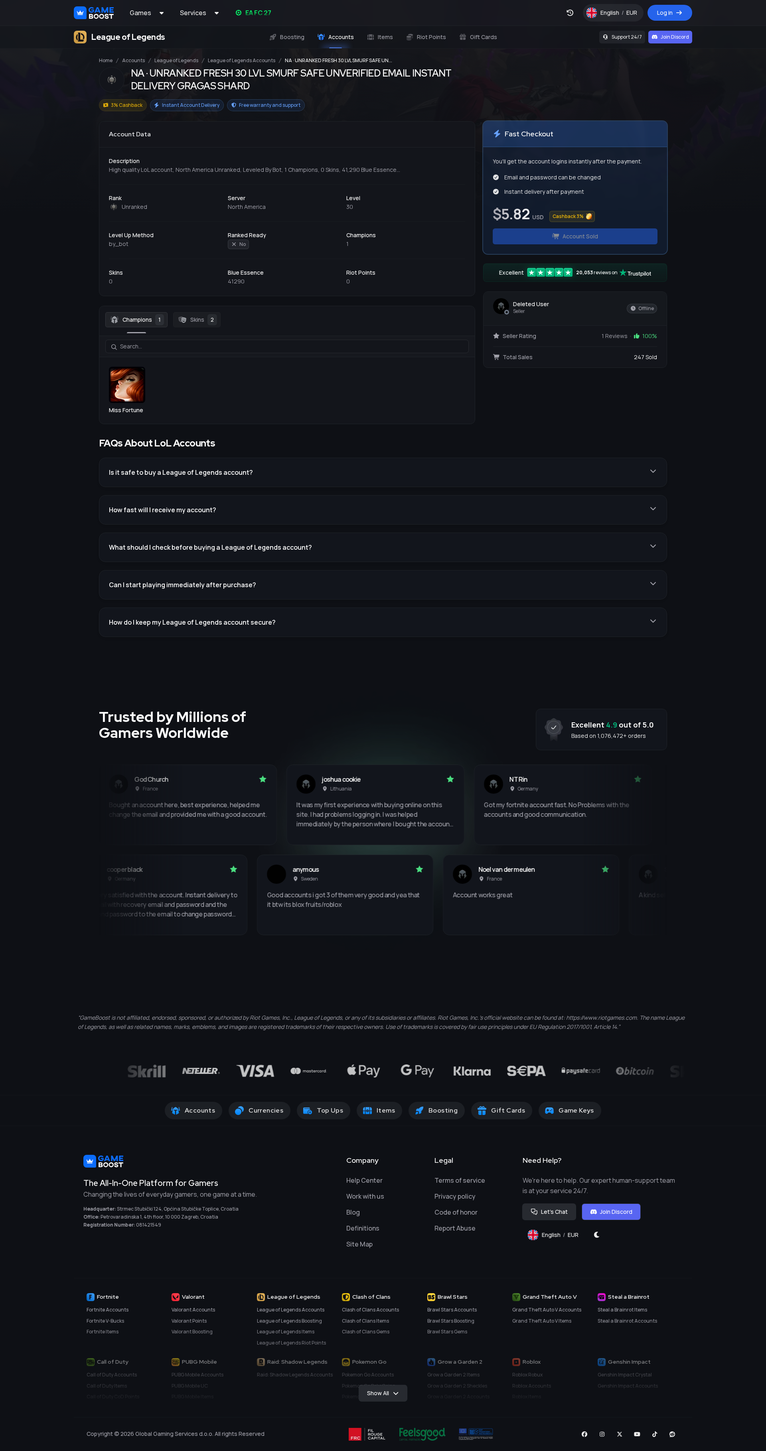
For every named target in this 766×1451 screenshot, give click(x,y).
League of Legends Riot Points (291, 1342)
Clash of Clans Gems (365, 1331)
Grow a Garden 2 (460, 1361)
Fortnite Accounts (107, 1309)
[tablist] (287, 319)
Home (106, 60)
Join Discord (675, 36)
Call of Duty (112, 1361)
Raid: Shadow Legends (297, 1361)
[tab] (136, 319)
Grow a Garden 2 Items (453, 1374)
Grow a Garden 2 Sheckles (457, 1385)
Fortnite (108, 1296)
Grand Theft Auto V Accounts (546, 1309)
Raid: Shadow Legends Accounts (295, 1374)
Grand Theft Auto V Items (541, 1320)
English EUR (622, 14)
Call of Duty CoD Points (113, 1396)
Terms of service (459, 1180)
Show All (378, 1393)
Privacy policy (455, 1196)
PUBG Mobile (199, 1361)
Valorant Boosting (192, 1331)
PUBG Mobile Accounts (197, 1374)
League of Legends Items (285, 1331)
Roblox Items (526, 1396)
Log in (665, 12)
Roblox (532, 1361)
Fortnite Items (102, 1331)
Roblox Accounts (531, 1385)
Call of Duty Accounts (112, 1374)
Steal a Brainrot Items (622, 1309)
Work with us (365, 1196)
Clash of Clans (371, 1296)
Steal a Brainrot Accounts (627, 1320)
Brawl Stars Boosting (450, 1320)
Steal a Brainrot (629, 1296)
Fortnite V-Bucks (105, 1320)
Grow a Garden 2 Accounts (458, 1396)
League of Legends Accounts (241, 60)
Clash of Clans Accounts (370, 1309)
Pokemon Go (369, 1361)
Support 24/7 (627, 36)
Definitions (362, 1228)
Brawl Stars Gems (447, 1331)
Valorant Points (189, 1320)
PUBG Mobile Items (192, 1396)
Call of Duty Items (107, 1385)
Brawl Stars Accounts (452, 1309)
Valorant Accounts (193, 1309)
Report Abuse (455, 1228)
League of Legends (176, 60)
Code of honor (456, 1212)
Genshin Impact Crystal (625, 1374)
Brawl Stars (453, 1296)
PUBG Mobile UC (190, 1385)
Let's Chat (554, 1211)
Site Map (359, 1244)
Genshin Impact (629, 1361)
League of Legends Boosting (289, 1320)
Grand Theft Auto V (550, 1296)
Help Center (364, 1180)
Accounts (133, 60)
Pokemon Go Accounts (368, 1374)
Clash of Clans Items (365, 1320)
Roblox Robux (527, 1374)
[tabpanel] (287, 375)
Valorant (193, 1296)
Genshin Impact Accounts (628, 1385)
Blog (353, 1212)
